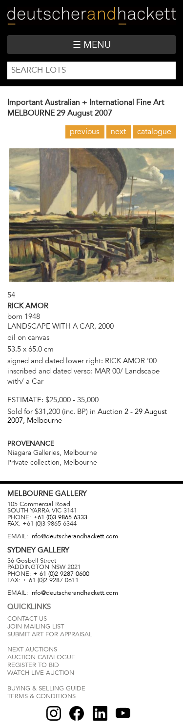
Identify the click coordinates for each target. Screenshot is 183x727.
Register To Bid (33, 665)
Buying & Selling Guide (46, 688)
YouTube (123, 713)
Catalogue (154, 132)
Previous (85, 132)
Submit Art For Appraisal (49, 634)
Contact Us (27, 619)
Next (118, 132)
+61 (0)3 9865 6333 (60, 517)
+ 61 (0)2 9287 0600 (61, 574)
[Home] (91, 17)
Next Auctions (32, 649)
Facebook (76, 713)
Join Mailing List (35, 626)
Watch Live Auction (40, 673)
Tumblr (100, 713)
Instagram (53, 713)
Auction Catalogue (41, 657)
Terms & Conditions (41, 696)
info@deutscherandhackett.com (74, 536)
